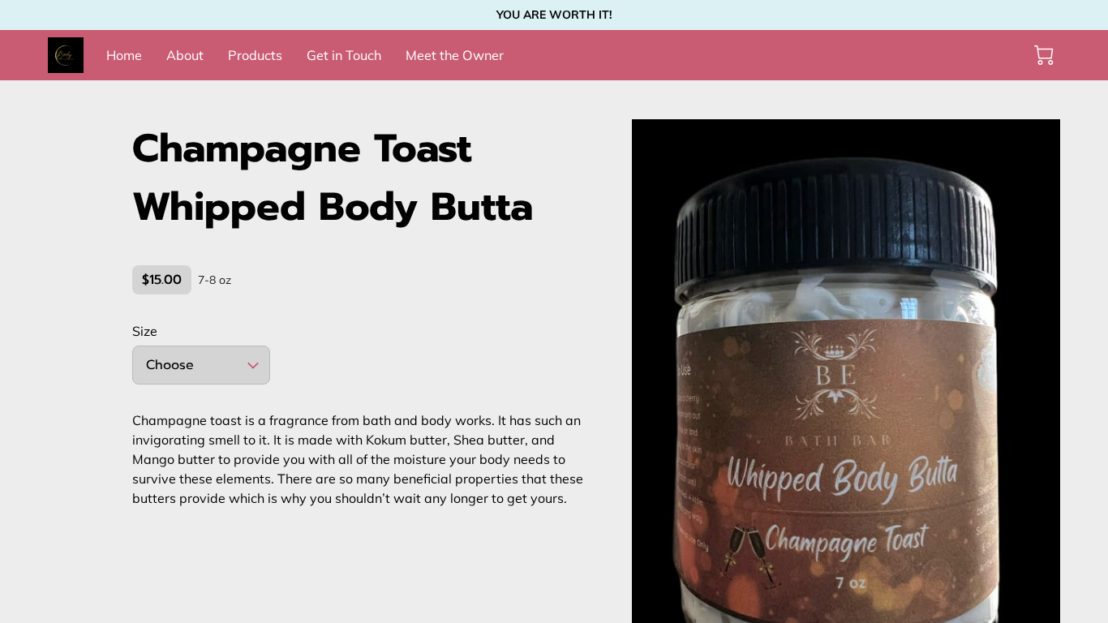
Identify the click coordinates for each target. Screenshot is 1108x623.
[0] (1044, 55)
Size (144, 331)
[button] (201, 365)
